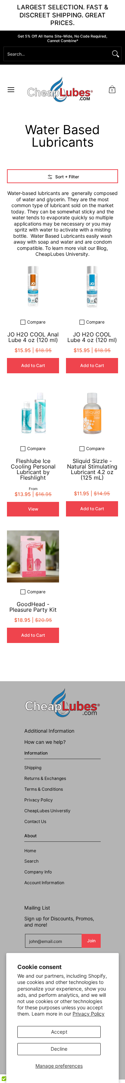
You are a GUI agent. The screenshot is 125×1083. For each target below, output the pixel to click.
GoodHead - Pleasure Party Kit (33, 607)
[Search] (115, 54)
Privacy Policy (89, 1014)
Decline (59, 1049)
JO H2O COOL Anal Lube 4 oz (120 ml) (33, 337)
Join (91, 940)
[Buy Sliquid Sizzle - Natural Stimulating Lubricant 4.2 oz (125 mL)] (92, 413)
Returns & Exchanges (45, 778)
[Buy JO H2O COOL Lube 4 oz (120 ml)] (92, 287)
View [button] (33, 509)
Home (30, 850)
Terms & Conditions (43, 789)
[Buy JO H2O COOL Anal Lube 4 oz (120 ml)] (33, 287)
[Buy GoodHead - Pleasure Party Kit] (33, 556)
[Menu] (10, 90)
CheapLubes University (61, 254)
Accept (59, 1032)
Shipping (32, 767)
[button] (112, 90)
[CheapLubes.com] (60, 90)
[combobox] (57, 54)
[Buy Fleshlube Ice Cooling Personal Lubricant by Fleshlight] (33, 413)
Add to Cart (33, 365)
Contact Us (35, 821)
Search (31, 861)
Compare (36, 322)
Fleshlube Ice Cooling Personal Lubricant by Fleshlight (33, 469)
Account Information (44, 882)
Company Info (38, 871)
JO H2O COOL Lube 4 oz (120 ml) (92, 337)
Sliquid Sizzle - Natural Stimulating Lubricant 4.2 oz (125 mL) (92, 469)
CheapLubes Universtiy (47, 810)
